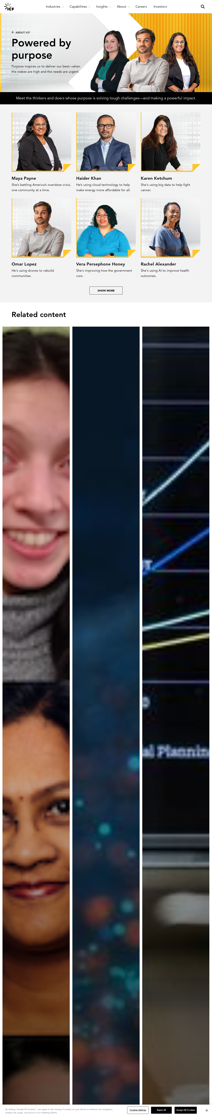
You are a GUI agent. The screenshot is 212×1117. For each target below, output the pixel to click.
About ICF (23, 32)
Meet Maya (25, 165)
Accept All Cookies (185, 1110)
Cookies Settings (138, 1110)
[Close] (206, 1110)
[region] (106, 1111)
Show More (106, 290)
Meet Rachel (155, 250)
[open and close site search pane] (202, 6)
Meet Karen (155, 165)
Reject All (161, 1110)
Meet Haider (90, 165)
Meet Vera (89, 250)
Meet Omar (25, 250)
